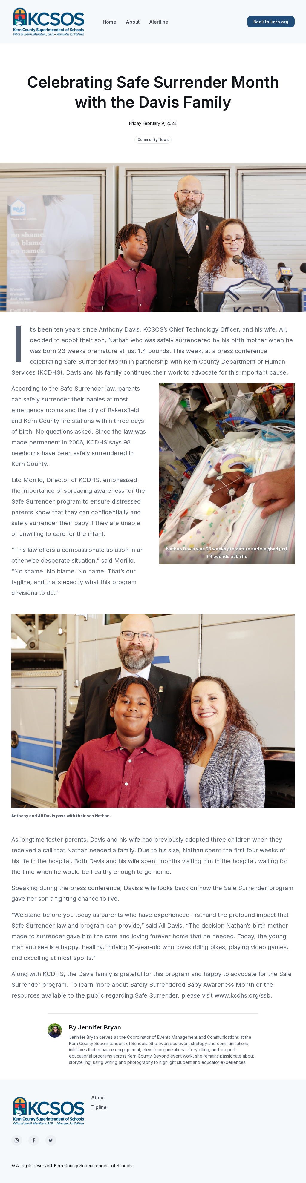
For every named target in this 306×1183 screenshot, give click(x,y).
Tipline (99, 1107)
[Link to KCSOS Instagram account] (16, 1140)
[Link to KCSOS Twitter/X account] (50, 1140)
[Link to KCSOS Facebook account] (33, 1140)
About (133, 22)
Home (109, 22)
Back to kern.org (270, 21)
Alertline (158, 22)
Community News (153, 139)
